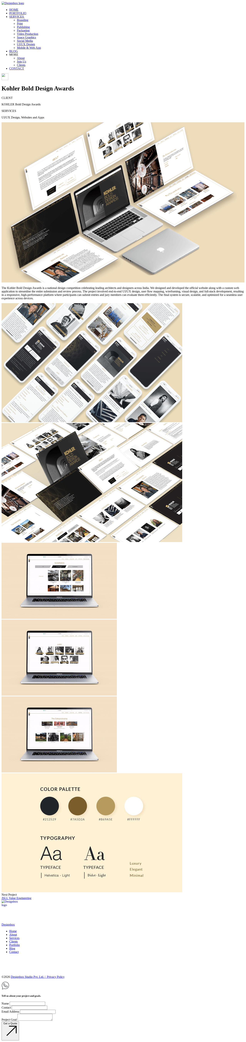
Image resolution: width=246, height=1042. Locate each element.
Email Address (10, 1011)
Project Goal (9, 1019)
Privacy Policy (55, 976)
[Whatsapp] (5, 988)
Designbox (8, 924)
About (13, 934)
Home (13, 931)
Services (14, 938)
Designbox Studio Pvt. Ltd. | (28, 976)
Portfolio (14, 945)
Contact (14, 951)
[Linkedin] (5, 962)
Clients (13, 941)
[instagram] (123, 968)
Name (5, 1003)
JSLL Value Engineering (16, 898)
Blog (12, 948)
